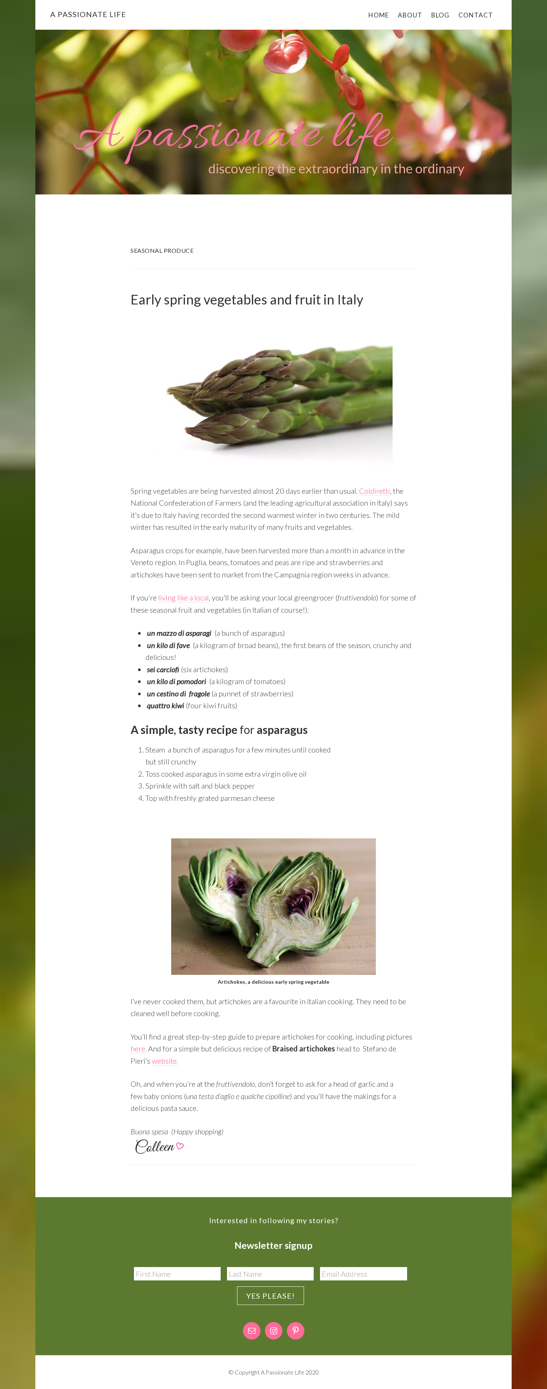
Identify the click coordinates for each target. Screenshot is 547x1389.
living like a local (183, 597)
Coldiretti (374, 490)
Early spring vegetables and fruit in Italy (247, 299)
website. (165, 1060)
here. (139, 1048)
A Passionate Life (88, 14)
